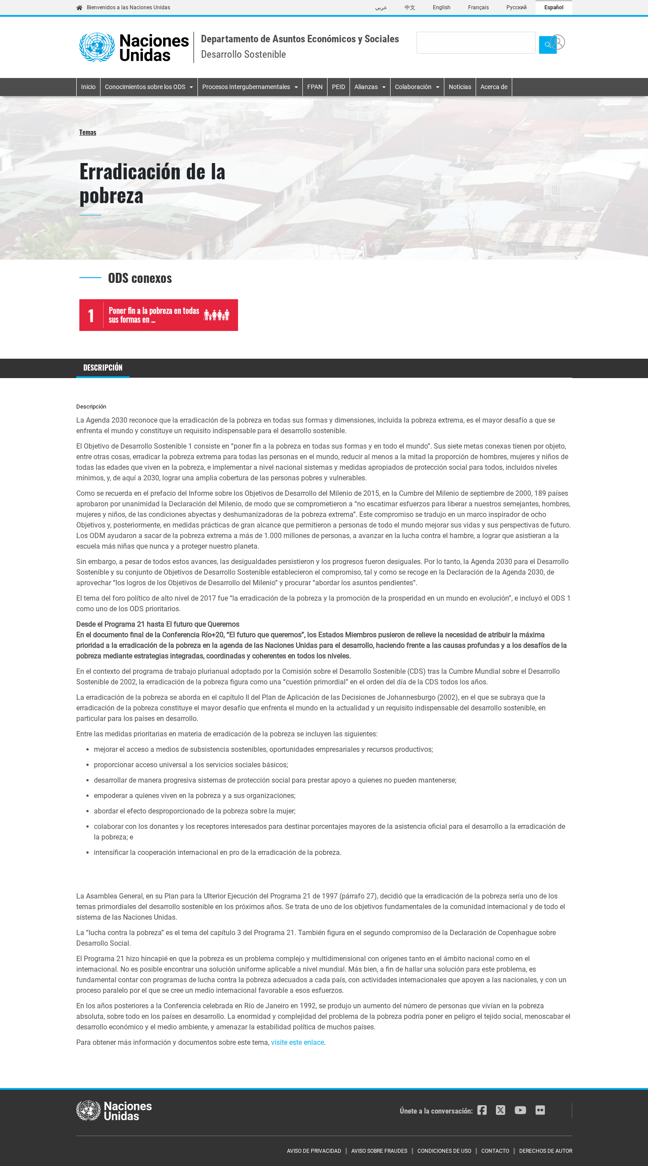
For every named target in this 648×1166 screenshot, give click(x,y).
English (442, 7)
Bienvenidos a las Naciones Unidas (128, 7)
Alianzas (366, 86)
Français (478, 7)
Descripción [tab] (103, 367)
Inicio (88, 86)
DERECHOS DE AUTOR (545, 1151)
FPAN (315, 86)
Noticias (460, 86)
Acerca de (493, 86)
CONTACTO (495, 1151)
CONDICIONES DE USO (444, 1151)
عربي (381, 7)
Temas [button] (87, 132)
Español (553, 7)
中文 (410, 7)
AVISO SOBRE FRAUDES (379, 1151)
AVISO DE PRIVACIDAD (314, 1151)
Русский (516, 7)
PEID (338, 86)
